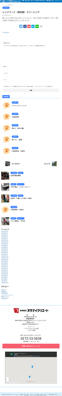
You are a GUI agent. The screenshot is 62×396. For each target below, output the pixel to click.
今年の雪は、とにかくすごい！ (20, 187)
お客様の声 (6, 32)
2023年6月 (4, 247)
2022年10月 (4, 259)
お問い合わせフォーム (30, 346)
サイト (5, 79)
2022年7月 (4, 265)
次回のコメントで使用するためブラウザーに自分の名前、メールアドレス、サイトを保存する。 (29, 86)
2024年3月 (4, 235)
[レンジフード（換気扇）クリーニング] (33, 26)
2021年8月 (4, 277)
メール (5, 73)
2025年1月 (4, 233)
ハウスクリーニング (7, 295)
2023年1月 (4, 254)
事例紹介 (3, 291)
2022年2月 (4, 272)
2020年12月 (4, 282)
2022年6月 (4, 266)
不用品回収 (15, 117)
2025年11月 (4, 231)
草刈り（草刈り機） (18, 128)
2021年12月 (4, 273)
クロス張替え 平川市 (17, 221)
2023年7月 (4, 245)
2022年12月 (4, 256)
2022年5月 (4, 268)
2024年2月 (4, 236)
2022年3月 (4, 270)
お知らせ (3, 289)
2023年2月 (4, 252)
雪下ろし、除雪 (17, 140)
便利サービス (5, 296)
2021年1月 (4, 280)
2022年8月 (4, 263)
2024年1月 (4, 238)
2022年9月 (4, 261)
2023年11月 (4, 242)
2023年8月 (4, 243)
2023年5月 (4, 249)
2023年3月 (4, 250)
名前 (5, 66)
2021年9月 (4, 275)
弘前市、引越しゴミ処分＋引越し (21, 198)
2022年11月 (4, 258)
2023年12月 (4, 240)
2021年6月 (4, 279)
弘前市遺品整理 (15, 175)
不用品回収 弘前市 (18, 151)
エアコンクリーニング (19, 105)
